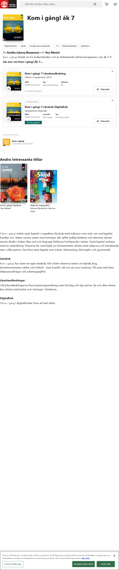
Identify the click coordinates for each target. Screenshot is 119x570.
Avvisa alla (105, 564)
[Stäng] (114, 556)
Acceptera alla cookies (83, 564)
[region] (59, 560)
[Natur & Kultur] (8, 4)
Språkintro (85, 46)
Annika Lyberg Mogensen (23, 52)
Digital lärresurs (10, 46)
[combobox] (60, 4)
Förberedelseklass (69, 46)
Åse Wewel (52, 52)
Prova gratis (33, 122)
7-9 (57, 46)
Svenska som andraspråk (40, 46)
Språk (23, 46)
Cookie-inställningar (13, 564)
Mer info (86, 558)
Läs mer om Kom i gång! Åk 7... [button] (23, 61)
